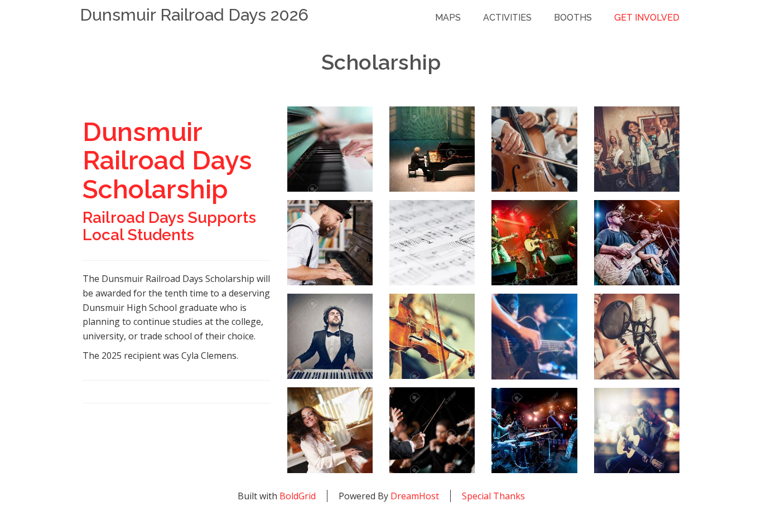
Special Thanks (493, 496)
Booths (573, 17)
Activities (507, 17)
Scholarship (381, 62)
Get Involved (646, 17)
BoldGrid (297, 496)
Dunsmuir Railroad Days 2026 (194, 15)
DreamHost (414, 496)
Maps (448, 17)
